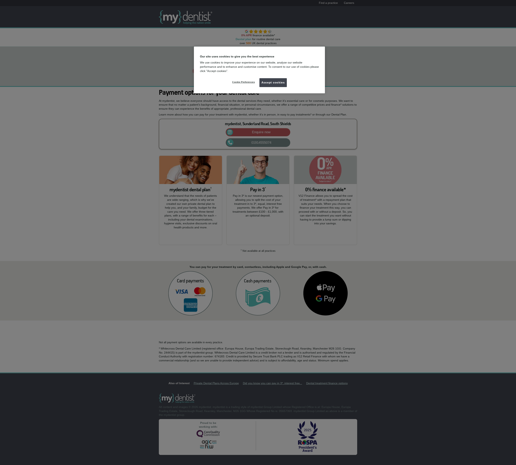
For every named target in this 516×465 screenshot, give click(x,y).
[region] (259, 70)
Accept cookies (273, 82)
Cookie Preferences (243, 82)
